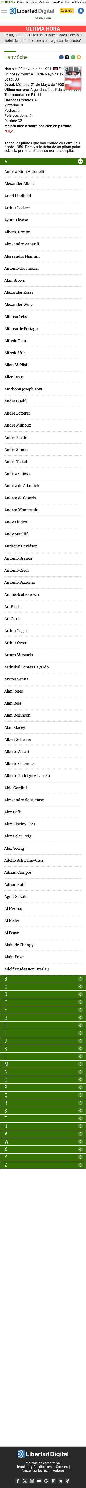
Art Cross (12, 619)
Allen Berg (13, 377)
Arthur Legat (15, 631)
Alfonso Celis (15, 317)
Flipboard (53, 1481)
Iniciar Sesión (81, 11)
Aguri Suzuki (16, 896)
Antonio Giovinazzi (21, 268)
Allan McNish (16, 365)
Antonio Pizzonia (19, 582)
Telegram (60, 1481)
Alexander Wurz (18, 304)
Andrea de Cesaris (20, 498)
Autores (58, 1470)
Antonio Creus (16, 570)
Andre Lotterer (17, 413)
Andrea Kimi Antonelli (24, 171)
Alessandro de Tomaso (24, 800)
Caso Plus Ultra (60, 2)
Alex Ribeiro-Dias (19, 824)
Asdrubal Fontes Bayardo (26, 667)
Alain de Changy (18, 945)
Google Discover (46, 1481)
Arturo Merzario (18, 655)
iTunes (67, 1481)
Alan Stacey (14, 727)
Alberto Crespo (17, 232)
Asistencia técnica (35, 1470)
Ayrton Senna (16, 679)
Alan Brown (14, 280)
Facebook (18, 1481)
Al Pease (11, 933)
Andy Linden (15, 522)
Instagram (32, 1481)
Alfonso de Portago (21, 329)
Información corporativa (42, 1463)
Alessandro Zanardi (21, 244)
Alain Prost (14, 957)
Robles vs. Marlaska (38, 2)
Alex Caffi (13, 812)
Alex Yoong (14, 848)
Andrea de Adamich (21, 486)
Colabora (66, 10)
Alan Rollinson (17, 715)
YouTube (39, 1481)
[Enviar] (73, 57)
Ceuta (20, 2)
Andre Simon (16, 449)
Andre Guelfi (15, 401)
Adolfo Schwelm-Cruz (23, 860)
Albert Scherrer (17, 739)
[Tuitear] (67, 57)
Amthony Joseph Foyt (23, 389)
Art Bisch (12, 607)
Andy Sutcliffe (16, 534)
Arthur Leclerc (17, 208)
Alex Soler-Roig (17, 836)
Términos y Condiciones (34, 1467)
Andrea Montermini (22, 510)
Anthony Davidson (21, 546)
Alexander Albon (19, 183)
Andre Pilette (15, 437)
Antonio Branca (18, 558)
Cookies (62, 1467)
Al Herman (14, 909)
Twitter (25, 1481)
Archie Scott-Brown (21, 594)
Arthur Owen (16, 643)
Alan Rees (13, 703)
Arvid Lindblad (17, 196)
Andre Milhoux (17, 425)
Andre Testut (15, 461)
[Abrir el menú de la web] (5, 11)
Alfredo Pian (15, 341)
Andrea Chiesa (17, 473)
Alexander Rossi (18, 292)
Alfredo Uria (15, 353)
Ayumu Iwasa (16, 220)
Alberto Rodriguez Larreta (27, 776)
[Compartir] (61, 57)
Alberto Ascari (16, 751)
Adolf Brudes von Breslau (26, 969)
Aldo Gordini (15, 788)
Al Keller (11, 921)
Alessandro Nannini (22, 256)
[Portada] (32, 11)
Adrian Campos (18, 872)
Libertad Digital (43, 1454)
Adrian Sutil (15, 884)
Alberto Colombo (19, 763)
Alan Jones (13, 691)
